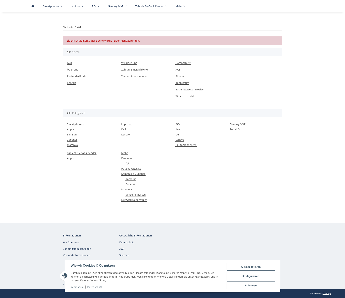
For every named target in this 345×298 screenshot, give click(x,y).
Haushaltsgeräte (131, 168)
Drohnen (126, 158)
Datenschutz (94, 286)
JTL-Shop (326, 293)
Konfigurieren (250, 276)
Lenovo (125, 134)
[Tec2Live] (33, 6)
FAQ (69, 63)
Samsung (72, 134)
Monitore (126, 189)
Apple (70, 129)
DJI (127, 163)
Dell (123, 129)
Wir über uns (129, 63)
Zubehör (72, 139)
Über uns (72, 69)
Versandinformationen (134, 76)
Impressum (77, 286)
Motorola (72, 145)
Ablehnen (251, 285)
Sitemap (180, 76)
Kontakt (71, 83)
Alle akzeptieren (251, 266)
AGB (178, 69)
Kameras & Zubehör (133, 173)
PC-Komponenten (186, 145)
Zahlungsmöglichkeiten (135, 69)
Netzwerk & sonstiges (134, 199)
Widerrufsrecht (185, 96)
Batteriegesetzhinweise (190, 89)
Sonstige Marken (136, 194)
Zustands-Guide (76, 76)
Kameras (131, 179)
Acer (178, 129)
